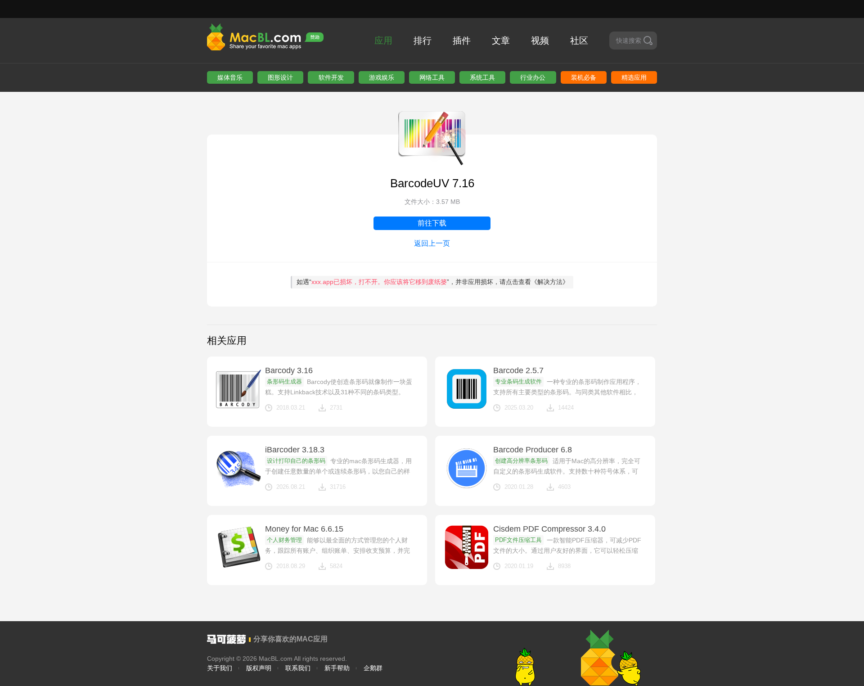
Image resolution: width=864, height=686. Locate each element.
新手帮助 (337, 668)
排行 (423, 40)
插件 (462, 40)
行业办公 (532, 77)
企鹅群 (373, 668)
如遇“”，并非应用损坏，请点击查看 (433, 281)
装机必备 (583, 77)
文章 (501, 40)
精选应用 (634, 77)
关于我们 (219, 668)
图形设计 (280, 77)
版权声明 (258, 668)
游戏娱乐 (381, 77)
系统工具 (482, 77)
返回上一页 (432, 243)
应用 (383, 40)
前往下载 (432, 223)
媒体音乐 (230, 77)
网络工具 (432, 77)
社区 (579, 40)
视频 (540, 40)
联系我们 (297, 668)
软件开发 (331, 77)
